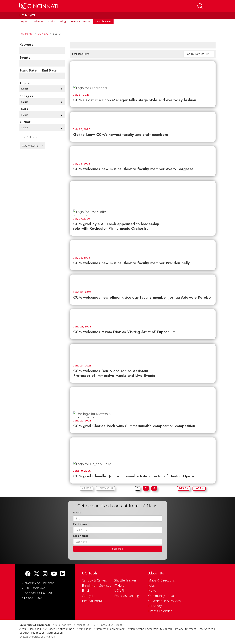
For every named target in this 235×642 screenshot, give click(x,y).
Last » (199, 488)
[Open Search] (200, 6)
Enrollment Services (96, 585)
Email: (77, 512)
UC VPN (120, 590)
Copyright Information (32, 632)
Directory (155, 606)
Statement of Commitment (109, 628)
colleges (26, 96)
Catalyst (87, 596)
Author (25, 122)
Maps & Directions (161, 580)
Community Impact (162, 596)
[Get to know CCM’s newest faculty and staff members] (143, 118)
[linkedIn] (62, 574)
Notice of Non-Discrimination (74, 628)
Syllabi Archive (136, 628)
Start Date (28, 70)
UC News (43, 33)
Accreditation (55, 632)
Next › (183, 488)
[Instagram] (45, 574)
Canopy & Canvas (94, 580)
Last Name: (80, 535)
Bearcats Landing (126, 596)
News (152, 590)
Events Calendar (160, 611)
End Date (49, 70)
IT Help (119, 585)
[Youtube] (54, 574)
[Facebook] (28, 574)
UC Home (26, 33)
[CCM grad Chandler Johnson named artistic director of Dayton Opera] (143, 447)
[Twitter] (36, 574)
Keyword (26, 44)
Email (86, 590)
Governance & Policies (164, 601)
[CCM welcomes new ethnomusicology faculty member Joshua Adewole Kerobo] (143, 281)
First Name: (80, 524)
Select (25, 88)
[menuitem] (23, 21)
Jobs (151, 585)
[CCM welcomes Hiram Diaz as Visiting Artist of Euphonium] (143, 315)
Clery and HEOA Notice (42, 628)
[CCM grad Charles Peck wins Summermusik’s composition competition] (143, 397)
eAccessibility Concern (160, 628)
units (23, 109)
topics (24, 83)
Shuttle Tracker (125, 580)
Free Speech (206, 628)
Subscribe (117, 548)
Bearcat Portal (92, 601)
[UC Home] (38, 6)
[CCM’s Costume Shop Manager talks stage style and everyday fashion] (143, 71)
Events (24, 57)
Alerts (22, 628)
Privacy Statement (185, 628)
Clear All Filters (28, 137)
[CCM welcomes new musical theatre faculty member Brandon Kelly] (143, 246)
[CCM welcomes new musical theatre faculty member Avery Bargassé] (143, 152)
